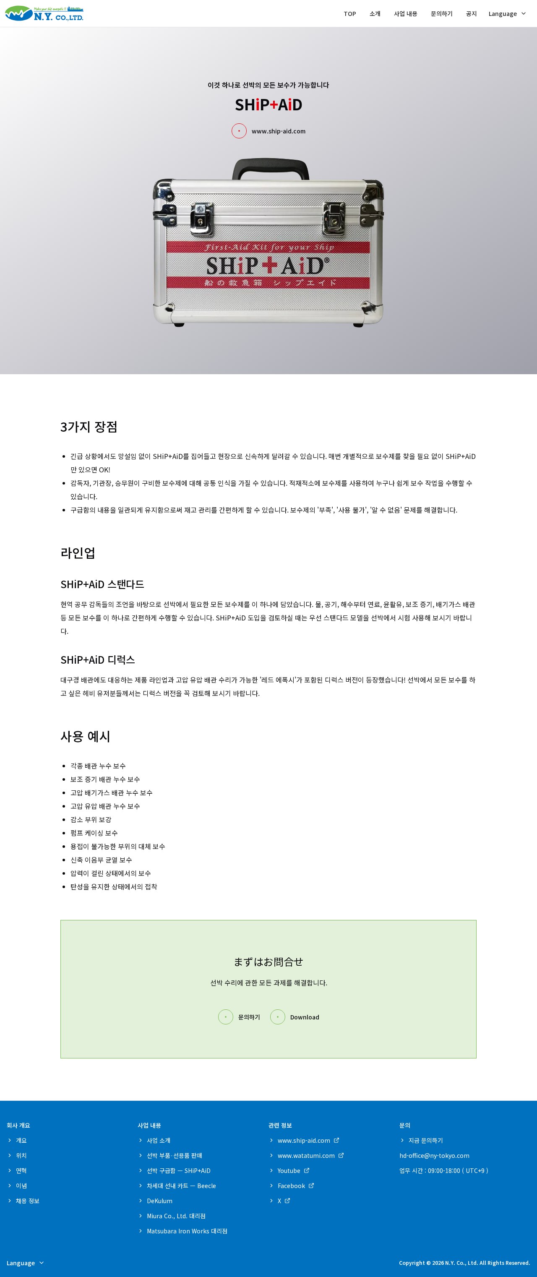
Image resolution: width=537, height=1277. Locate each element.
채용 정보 (27, 1200)
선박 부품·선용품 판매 (174, 1155)
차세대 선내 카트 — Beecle (181, 1185)
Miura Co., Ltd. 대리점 (176, 1216)
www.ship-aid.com (278, 131)
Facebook (291, 1185)
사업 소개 (158, 1140)
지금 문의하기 (426, 1140)
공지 (471, 13)
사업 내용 (405, 13)
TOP (350, 13)
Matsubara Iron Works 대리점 (187, 1231)
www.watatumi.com (306, 1155)
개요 (21, 1140)
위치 (21, 1155)
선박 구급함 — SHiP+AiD (179, 1170)
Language (503, 13)
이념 (21, 1185)
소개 (375, 13)
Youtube (289, 1170)
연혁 (21, 1170)
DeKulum (159, 1200)
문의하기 (442, 13)
